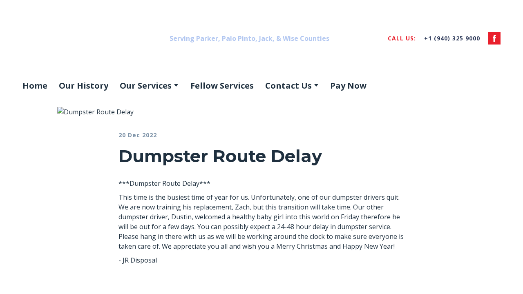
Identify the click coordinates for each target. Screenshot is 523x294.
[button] (494, 38)
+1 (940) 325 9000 (452, 38)
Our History (83, 85)
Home (34, 85)
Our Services (146, 85)
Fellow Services (222, 85)
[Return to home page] (87, 38)
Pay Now (348, 85)
